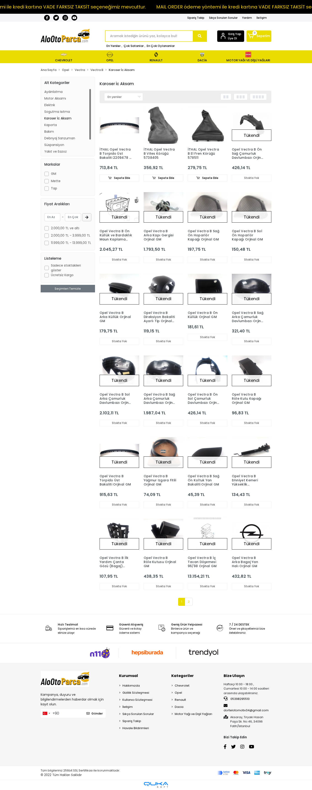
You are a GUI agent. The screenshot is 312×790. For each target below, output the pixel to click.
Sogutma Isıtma (57, 111)
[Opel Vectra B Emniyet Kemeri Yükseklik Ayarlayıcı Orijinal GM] (251, 452)
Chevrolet (182, 685)
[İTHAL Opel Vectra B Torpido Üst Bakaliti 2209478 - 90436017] (119, 125)
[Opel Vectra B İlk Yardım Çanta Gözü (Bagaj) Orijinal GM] (119, 533)
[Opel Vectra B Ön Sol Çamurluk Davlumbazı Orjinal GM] (207, 370)
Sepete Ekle (121, 178)
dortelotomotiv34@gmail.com (246, 710)
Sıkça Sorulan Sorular (223, 18)
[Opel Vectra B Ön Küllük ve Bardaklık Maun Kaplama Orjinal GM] (119, 207)
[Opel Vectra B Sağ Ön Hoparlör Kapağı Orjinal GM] (207, 207)
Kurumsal (128, 675)
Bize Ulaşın (234, 675)
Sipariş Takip (195, 18)
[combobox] (46, 713)
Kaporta (50, 125)
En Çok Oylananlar (161, 46)
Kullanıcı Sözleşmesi (137, 700)
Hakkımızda (131, 685)
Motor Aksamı (55, 98)
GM (53, 173)
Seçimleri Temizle (68, 288)
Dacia (179, 707)
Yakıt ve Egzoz (55, 151)
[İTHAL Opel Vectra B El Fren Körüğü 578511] (207, 125)
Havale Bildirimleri (135, 728)
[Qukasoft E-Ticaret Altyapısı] (156, 785)
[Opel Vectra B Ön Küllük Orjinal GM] (207, 288)
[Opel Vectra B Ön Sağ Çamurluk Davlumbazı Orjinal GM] (251, 125)
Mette (56, 181)
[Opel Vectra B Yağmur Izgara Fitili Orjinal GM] (163, 452)
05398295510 (240, 699)
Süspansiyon (54, 145)
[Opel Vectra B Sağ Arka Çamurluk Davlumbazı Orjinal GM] (251, 288)
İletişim (261, 18)
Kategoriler (182, 675)
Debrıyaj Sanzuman (59, 138)
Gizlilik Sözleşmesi (135, 692)
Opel (178, 692)
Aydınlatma (53, 91)
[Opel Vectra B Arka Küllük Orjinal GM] (119, 288)
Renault (180, 700)
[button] (258, 36)
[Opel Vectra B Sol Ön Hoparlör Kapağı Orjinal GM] (251, 207)
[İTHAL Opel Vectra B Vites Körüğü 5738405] (163, 125)
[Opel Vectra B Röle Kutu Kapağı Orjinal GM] (251, 370)
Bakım (49, 131)
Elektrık (49, 105)
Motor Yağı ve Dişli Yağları (193, 714)
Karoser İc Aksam (57, 118)
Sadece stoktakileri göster (66, 267)
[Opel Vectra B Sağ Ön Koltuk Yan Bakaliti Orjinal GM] (207, 452)
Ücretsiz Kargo (62, 275)
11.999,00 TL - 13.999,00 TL (71, 242)
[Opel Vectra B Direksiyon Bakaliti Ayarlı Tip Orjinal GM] (163, 288)
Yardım (247, 18)
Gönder (97, 713)
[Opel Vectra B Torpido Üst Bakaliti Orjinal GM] (119, 452)
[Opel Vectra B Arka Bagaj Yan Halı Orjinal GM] (251, 533)
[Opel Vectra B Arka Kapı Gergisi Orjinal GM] (163, 207)
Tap (54, 188)
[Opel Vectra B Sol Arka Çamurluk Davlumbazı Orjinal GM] (119, 370)
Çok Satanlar (134, 46)
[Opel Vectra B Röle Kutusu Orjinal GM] (163, 533)
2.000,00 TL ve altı (65, 228)
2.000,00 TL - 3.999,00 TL (70, 235)
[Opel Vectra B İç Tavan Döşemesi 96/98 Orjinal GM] (207, 533)
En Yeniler (113, 46)
